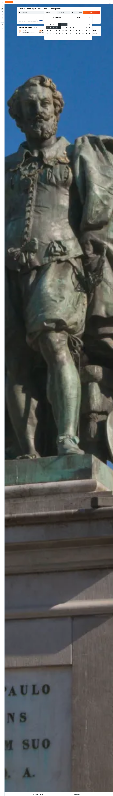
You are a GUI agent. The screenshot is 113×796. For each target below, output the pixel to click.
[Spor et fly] (2, 20)
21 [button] (47, 33)
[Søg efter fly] (2, 6)
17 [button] (56, 30)
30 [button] (53, 37)
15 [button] (50, 30)
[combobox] (32, 12)
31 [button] (86, 37)
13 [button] (66, 27)
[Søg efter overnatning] (2, 8)
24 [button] (56, 33)
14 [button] (47, 30)
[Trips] (2, 24)
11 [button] (59, 27)
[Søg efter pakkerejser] (2, 14)
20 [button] (66, 30)
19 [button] (70, 33)
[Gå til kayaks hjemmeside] (9, 2)
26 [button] (63, 33)
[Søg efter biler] (2, 11)
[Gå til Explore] (2, 18)
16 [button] (53, 30)
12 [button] (70, 30)
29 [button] (50, 37)
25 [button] (59, 33)
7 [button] (47, 27)
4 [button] (89, 24)
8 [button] (50, 27)
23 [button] (53, 33)
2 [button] (53, 24)
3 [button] (56, 24)
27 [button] (66, 33)
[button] (2, 2)
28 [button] (47, 37)
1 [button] (50, 24)
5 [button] (70, 27)
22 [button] (50, 33)
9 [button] (53, 27)
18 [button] (59, 30)
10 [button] (56, 27)
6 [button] (73, 27)
